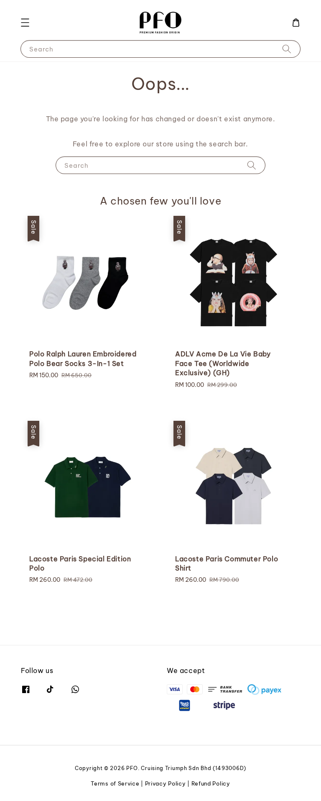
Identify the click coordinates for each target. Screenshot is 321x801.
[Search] (286, 49)
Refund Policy (210, 783)
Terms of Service (115, 783)
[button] (25, 22)
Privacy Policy (165, 783)
